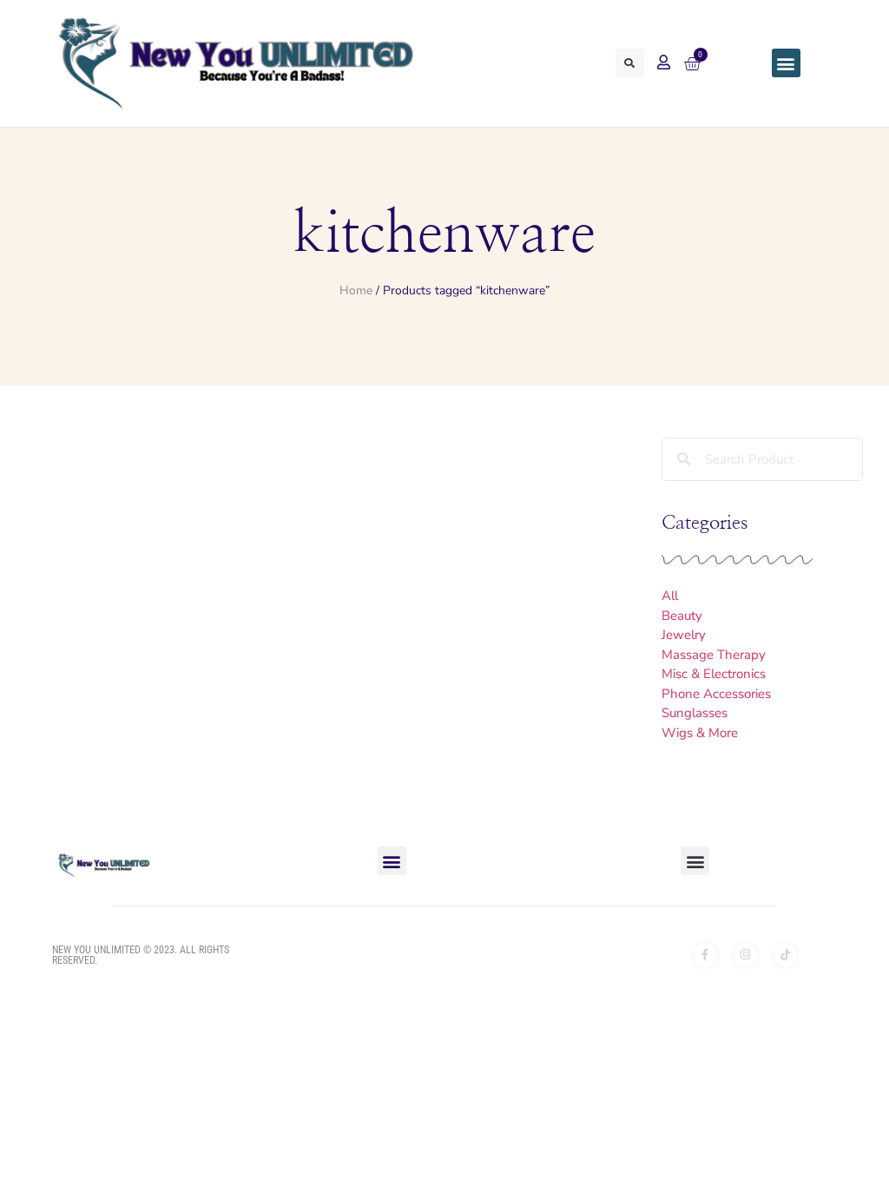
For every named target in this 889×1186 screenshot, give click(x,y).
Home (355, 290)
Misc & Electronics (714, 673)
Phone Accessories (716, 693)
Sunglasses (695, 712)
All (670, 595)
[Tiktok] (785, 954)
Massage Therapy (714, 654)
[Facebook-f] (705, 954)
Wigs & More (700, 732)
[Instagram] (745, 954)
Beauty (682, 615)
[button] (630, 63)
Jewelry (684, 634)
